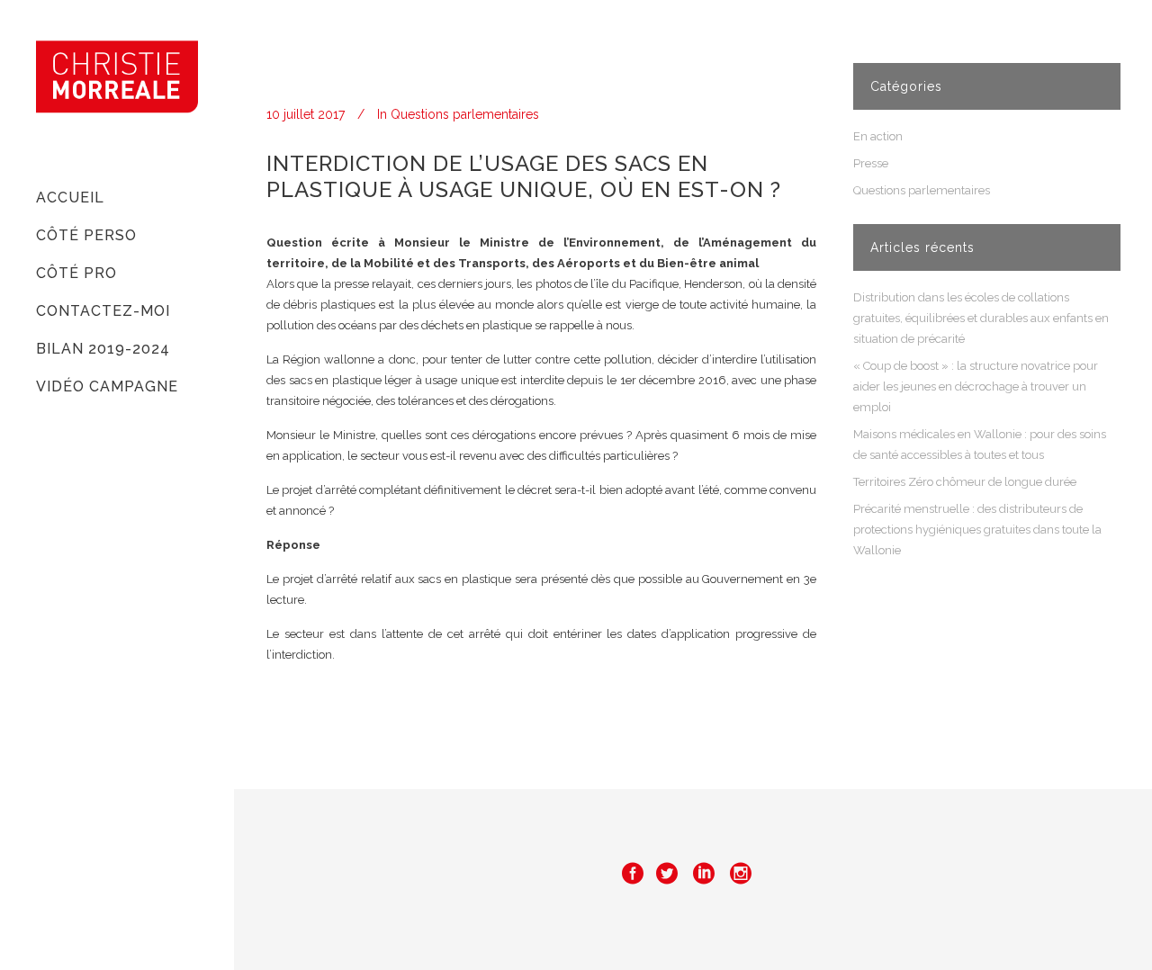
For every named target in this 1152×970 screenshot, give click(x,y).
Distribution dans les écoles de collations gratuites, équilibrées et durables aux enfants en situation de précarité (981, 318)
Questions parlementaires (465, 114)
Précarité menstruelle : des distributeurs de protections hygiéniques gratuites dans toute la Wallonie (977, 529)
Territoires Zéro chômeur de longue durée (964, 482)
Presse (870, 163)
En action (878, 136)
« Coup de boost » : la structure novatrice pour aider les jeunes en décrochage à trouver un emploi (975, 386)
